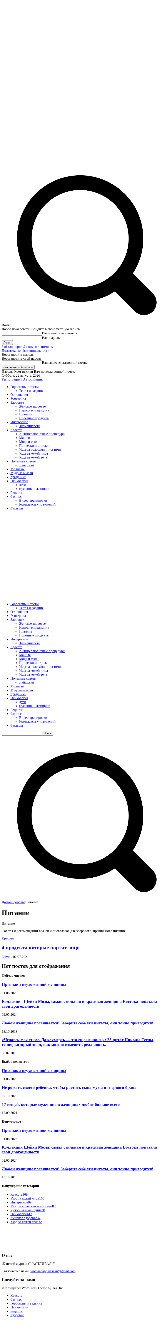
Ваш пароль (51, 338)
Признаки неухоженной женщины (34, 984)
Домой (7, 902)
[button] (83, 898)
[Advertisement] (83, 544)
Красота (8, 938)
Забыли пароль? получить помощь (27, 347)
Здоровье (18, 902)
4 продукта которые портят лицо (41, 947)
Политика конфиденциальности (25, 350)
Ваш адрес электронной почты (65, 362)
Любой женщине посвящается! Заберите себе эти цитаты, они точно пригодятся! (77, 1023)
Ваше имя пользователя (59, 333)
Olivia (6, 957)
